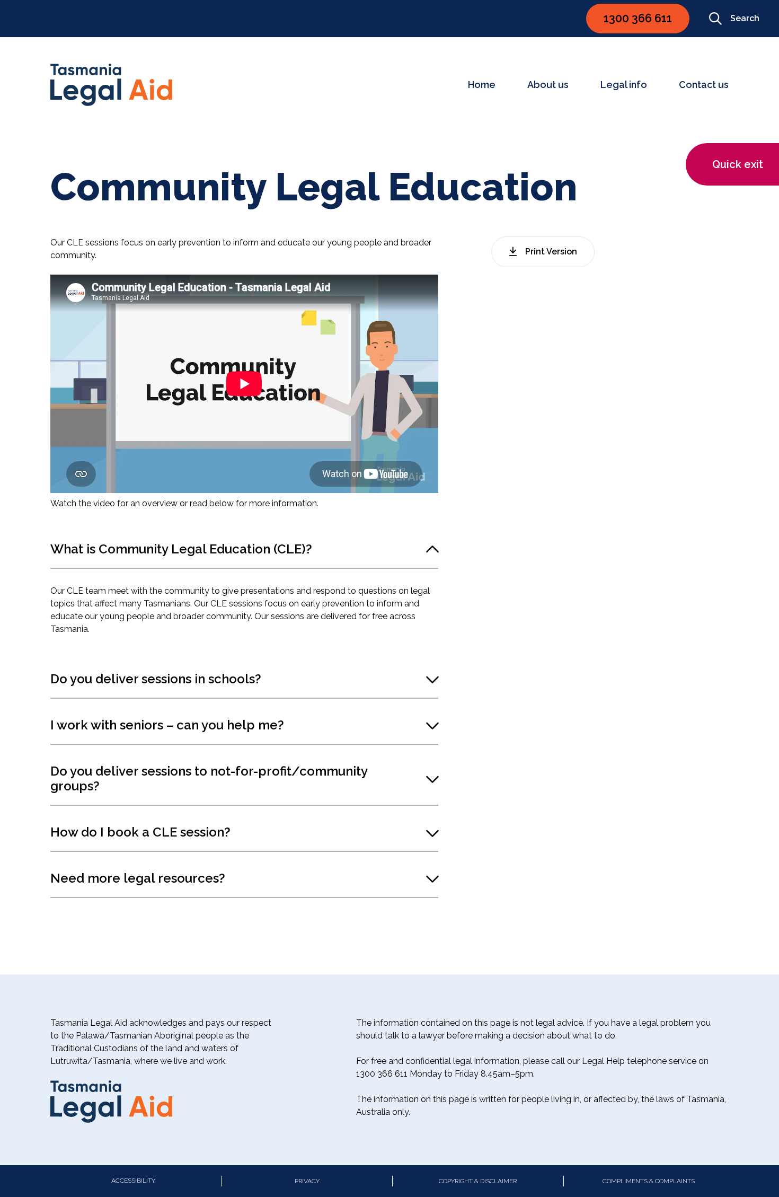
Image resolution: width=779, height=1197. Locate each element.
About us (548, 84)
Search (744, 18)
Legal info (623, 84)
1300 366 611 (638, 18)
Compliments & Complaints (649, 1181)
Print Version (551, 252)
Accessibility (133, 1180)
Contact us (704, 84)
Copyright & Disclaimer (478, 1181)
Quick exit (737, 164)
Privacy (307, 1181)
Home (481, 84)
